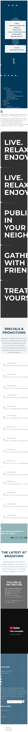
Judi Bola (8, 727)
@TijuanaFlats (17, 592)
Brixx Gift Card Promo (14, 392)
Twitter (5, 571)
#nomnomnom (15, 595)
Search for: (4, 702)
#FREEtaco (12, 590)
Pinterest (21, 571)
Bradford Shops (12, 363)
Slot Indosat (9, 729)
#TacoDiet (14, 593)
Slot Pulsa (8, 730)
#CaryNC (7, 595)
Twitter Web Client (13, 602)
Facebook (22, 569)
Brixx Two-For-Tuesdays (14, 412)
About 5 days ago (8, 600)
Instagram (12, 571)
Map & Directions (19, 537)
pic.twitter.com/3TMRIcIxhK (13, 597)
